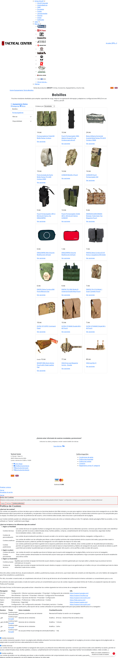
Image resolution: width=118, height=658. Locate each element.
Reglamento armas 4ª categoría (89, 466)
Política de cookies (85, 461)
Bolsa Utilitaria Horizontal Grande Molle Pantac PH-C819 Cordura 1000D (96, 138)
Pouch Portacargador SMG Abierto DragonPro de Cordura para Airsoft (70, 138)
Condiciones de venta (86, 457)
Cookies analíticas (7, 653)
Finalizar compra (5, 487)
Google (11, 619)
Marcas (37, 24)
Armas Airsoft (39, 1)
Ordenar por (39, 106)
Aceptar (3, 503)
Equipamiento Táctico (21, 90)
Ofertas (37, 84)
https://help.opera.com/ (77, 600)
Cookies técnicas (6, 646)
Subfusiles (40, 20)
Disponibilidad (17, 121)
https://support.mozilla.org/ (79, 595)
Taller (36, 22)
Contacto (82, 463)
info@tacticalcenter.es (22, 466)
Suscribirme (58, 446)
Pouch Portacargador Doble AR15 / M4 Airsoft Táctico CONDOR (71, 216)
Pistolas (39, 16)
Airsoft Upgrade (42, 3)
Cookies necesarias (7, 638)
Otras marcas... (42, 82)
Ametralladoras (42, 5)
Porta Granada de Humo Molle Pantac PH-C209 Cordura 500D (45, 177)
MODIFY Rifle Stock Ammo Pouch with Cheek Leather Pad (45, 365)
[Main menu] (31, 43)
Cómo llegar (19, 464)
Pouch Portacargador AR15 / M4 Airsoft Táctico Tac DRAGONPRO (46, 216)
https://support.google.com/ (79, 593)
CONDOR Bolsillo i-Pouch (70, 175)
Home (12, 90)
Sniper (39, 18)
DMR (39, 7)
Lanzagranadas (42, 13)
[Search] (113, 43)
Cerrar (2, 490)
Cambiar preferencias (18, 503)
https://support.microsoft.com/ (80, 598)
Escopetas (40, 9)
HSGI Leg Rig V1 (91, 363)
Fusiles (39, 11)
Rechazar (8, 503)
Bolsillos (31, 90)
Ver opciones (41, 141)
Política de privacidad (86, 459)
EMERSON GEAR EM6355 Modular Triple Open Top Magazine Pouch (94, 216)
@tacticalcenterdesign (22, 470)
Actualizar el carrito (6, 492)
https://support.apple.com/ (79, 602)
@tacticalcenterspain (21, 468)
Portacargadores (17, 113)
